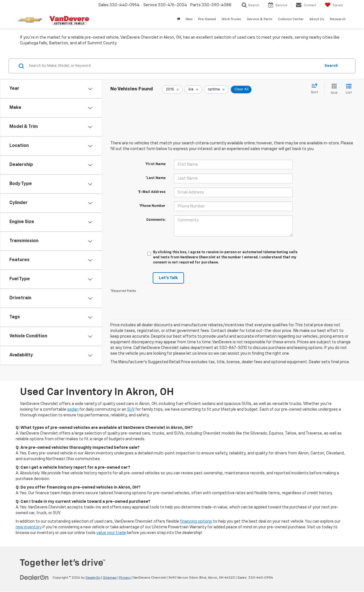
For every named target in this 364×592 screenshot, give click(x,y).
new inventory (29, 527)
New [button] (189, 19)
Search (331, 66)
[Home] (178, 19)
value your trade (111, 533)
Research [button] (338, 19)
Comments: (156, 220)
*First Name (155, 164)
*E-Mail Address (152, 192)
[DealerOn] (34, 577)
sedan (72, 410)
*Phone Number (152, 206)
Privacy (125, 577)
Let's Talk (168, 278)
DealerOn (93, 577)
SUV (131, 410)
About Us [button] (316, 19)
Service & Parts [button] (259, 19)
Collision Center (291, 19)
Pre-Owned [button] (207, 19)
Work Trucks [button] (231, 19)
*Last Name (156, 178)
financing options (196, 522)
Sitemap (110, 577)
